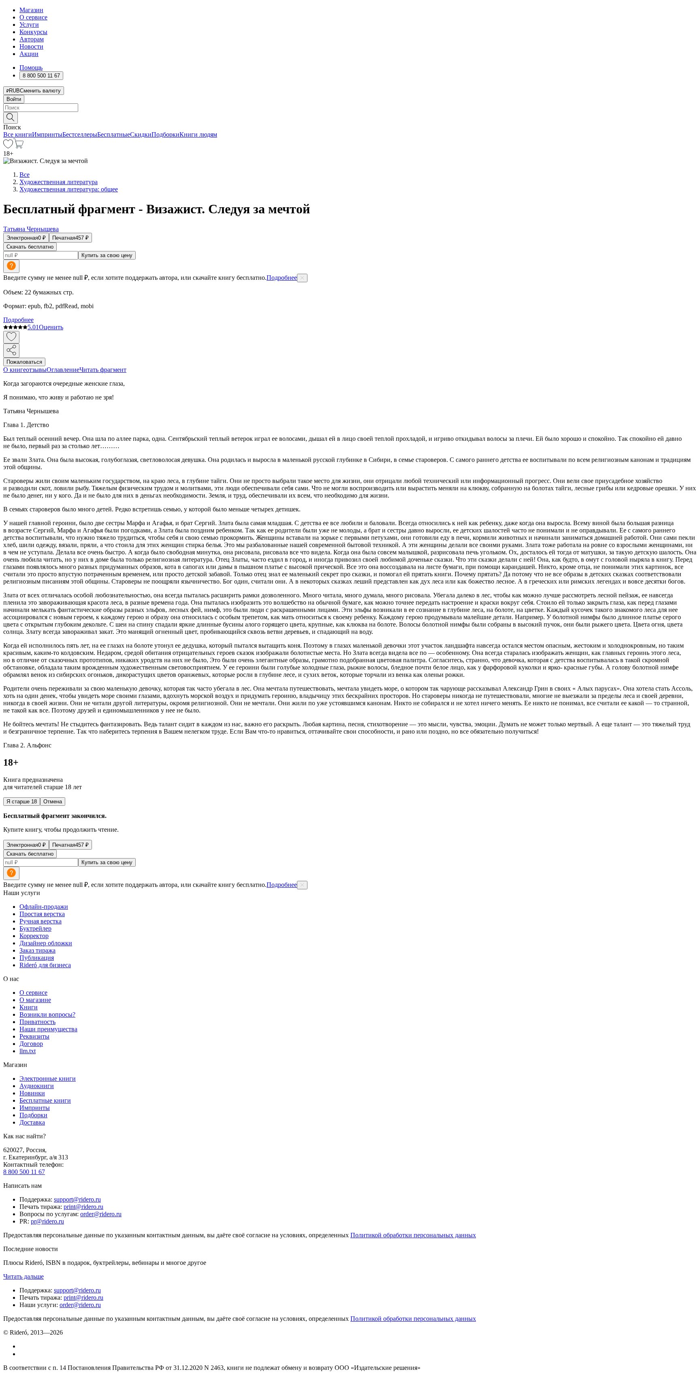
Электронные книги (47, 1078)
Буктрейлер (35, 928)
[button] (350, 117)
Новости (31, 46)
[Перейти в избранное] (8, 146)
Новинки (32, 1093)
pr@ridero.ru (47, 1221)
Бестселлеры (79, 134)
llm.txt (27, 1050)
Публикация (36, 957)
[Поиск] (10, 118)
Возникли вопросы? (47, 1014)
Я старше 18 (21, 801)
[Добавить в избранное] (11, 337)
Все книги (17, 134)
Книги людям (198, 134)
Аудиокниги (36, 1085)
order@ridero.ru (101, 1214)
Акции (28, 53)
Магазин (31, 9)
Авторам (31, 39)
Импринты (47, 134)
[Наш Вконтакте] (23, 1346)
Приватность (37, 1021)
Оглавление (63, 369)
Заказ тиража (37, 950)
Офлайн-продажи (43, 906)
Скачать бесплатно (29, 247)
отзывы (36, 369)
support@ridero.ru (77, 1199)
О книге (14, 369)
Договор (31, 1043)
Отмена (52, 801)
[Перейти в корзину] (18, 146)
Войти (13, 99)
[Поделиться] (11, 350)
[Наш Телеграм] (22, 1353)
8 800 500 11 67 (24, 1171)
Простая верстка (42, 913)
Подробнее (282, 277)
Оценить (51, 327)
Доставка (32, 1122)
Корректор (34, 935)
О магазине (35, 999)
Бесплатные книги (45, 1100)
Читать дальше (23, 1276)
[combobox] (350, 107)
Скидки (141, 134)
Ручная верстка (40, 921)
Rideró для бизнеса (45, 965)
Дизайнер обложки (45, 943)
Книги (28, 1007)
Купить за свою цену (106, 255)
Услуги (29, 24)
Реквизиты (34, 1036)
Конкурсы (33, 31)
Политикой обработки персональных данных (413, 1235)
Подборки (165, 134)
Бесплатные (113, 134)
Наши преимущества (48, 1029)
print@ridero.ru (83, 1206)
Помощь (31, 67)
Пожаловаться (24, 362)
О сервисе (33, 17)
